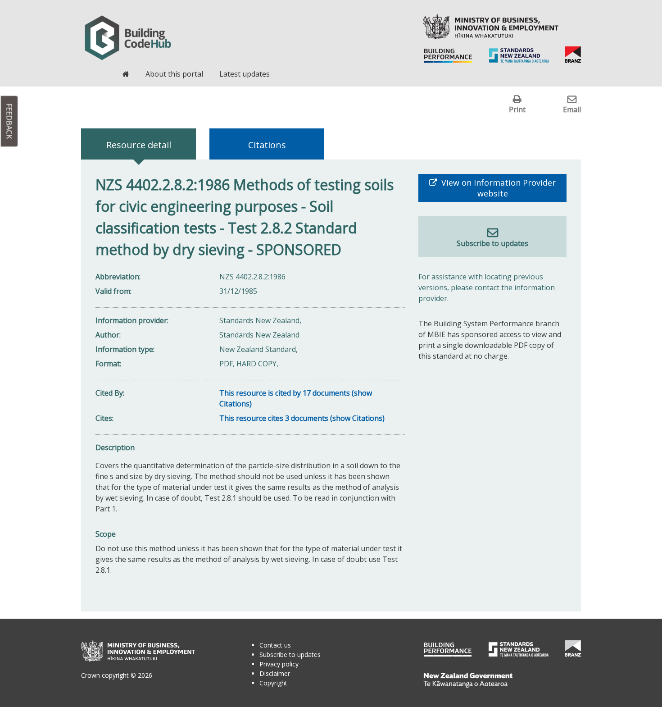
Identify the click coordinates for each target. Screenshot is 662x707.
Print (517, 109)
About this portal (174, 74)
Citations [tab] (267, 145)
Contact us (275, 645)
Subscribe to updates (492, 243)
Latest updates (244, 74)
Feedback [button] (9, 121)
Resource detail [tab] (138, 145)
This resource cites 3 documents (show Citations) (302, 418)
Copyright (273, 683)
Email (572, 109)
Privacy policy (279, 664)
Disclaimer (274, 673)
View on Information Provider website (497, 188)
